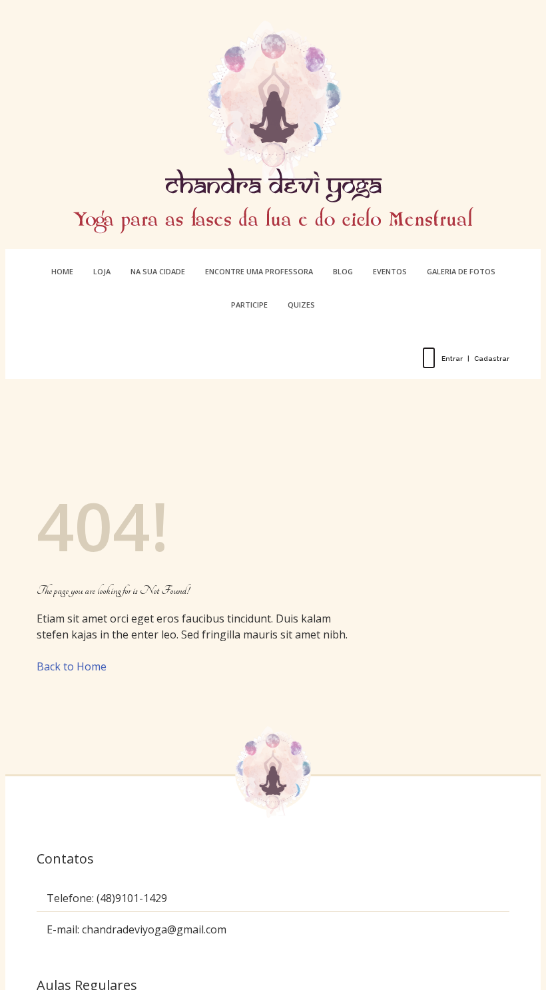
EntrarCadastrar (475, 358)
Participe (249, 305)
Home (62, 271)
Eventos (390, 271)
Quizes (301, 305)
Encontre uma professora (259, 271)
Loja (102, 271)
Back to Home (72, 666)
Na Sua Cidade (158, 271)
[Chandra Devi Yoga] (273, 127)
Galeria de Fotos (461, 271)
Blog (343, 271)
